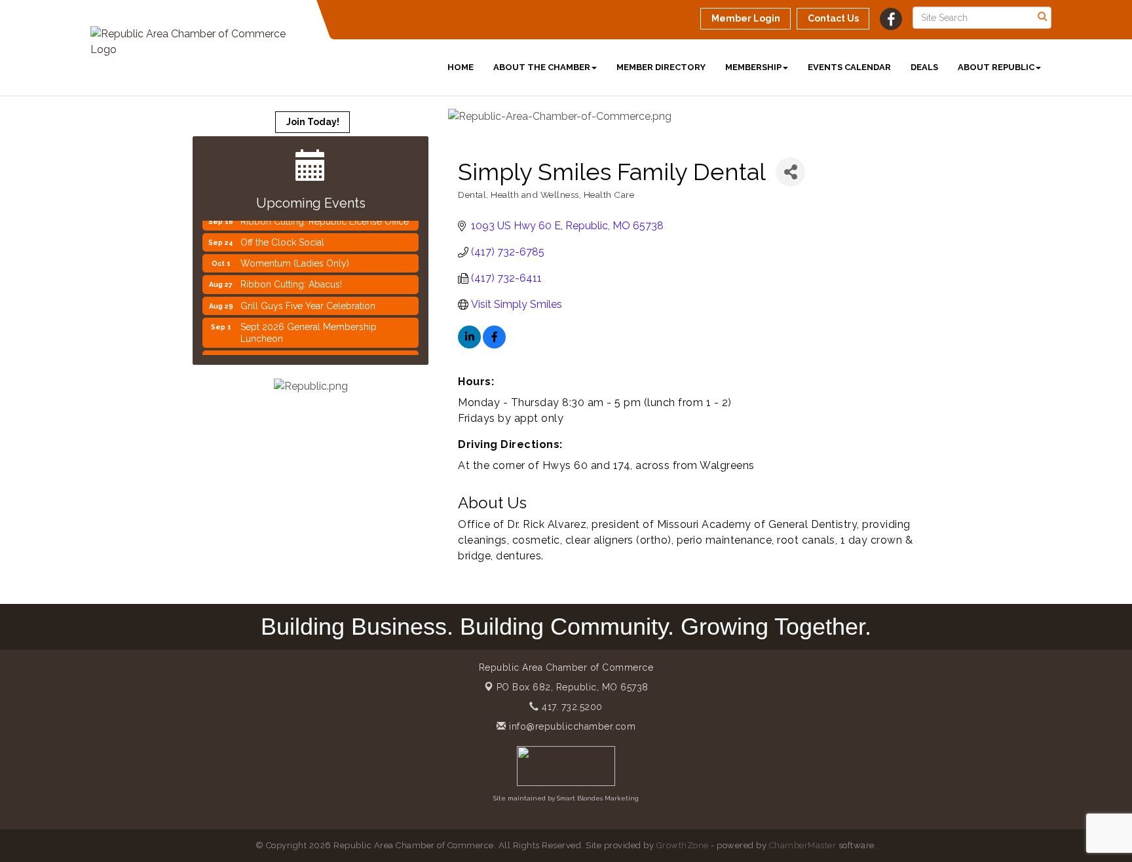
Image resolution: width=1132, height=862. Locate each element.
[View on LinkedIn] (469, 345)
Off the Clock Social (282, 236)
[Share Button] (790, 172)
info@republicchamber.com (570, 726)
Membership (753, 67)
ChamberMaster (803, 845)
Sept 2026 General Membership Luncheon (308, 326)
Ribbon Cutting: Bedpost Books (307, 353)
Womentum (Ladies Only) (294, 257)
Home (460, 67)
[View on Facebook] (494, 345)
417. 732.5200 (571, 707)
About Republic (996, 67)
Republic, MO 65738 (573, 687)
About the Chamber (541, 67)
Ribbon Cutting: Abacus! (291, 277)
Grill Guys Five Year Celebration (307, 299)
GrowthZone (682, 845)
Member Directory (661, 67)
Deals (924, 67)
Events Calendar (849, 67)
